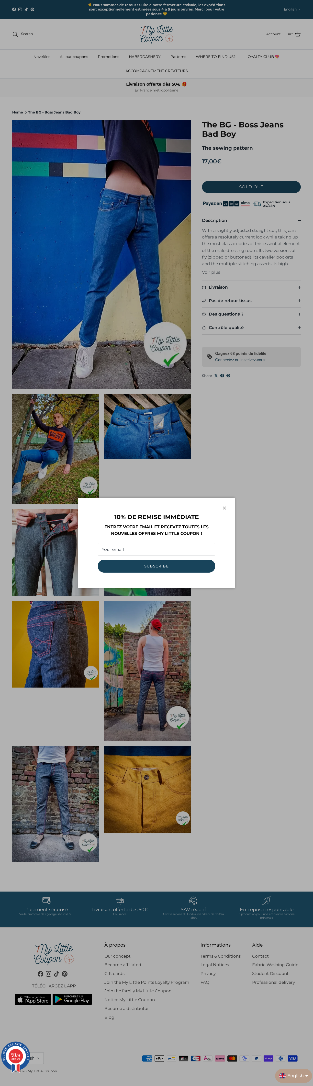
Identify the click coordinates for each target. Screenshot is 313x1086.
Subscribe (156, 566)
